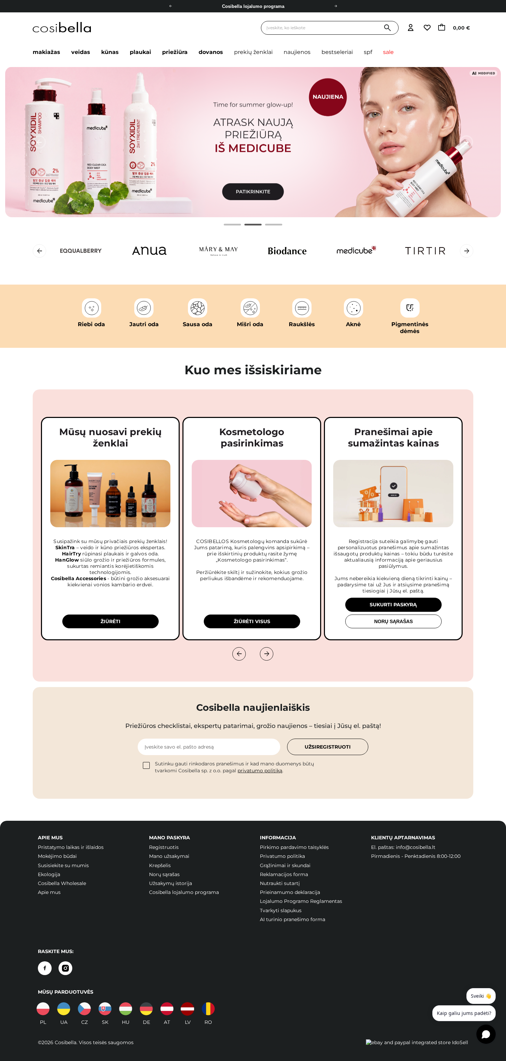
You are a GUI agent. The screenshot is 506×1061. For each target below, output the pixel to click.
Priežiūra (175, 52)
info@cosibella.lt (415, 847)
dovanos (211, 52)
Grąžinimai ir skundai (285, 865)
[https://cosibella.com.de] (146, 1009)
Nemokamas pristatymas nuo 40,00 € (253, 6)
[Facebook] (45, 968)
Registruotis (164, 847)
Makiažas (46, 52)
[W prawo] (266, 654)
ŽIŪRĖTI (110, 621)
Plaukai (140, 52)
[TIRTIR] (425, 251)
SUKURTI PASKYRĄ (393, 604)
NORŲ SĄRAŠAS (393, 621)
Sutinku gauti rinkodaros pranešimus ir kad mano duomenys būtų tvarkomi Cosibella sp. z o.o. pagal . (234, 767)
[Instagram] (65, 968)
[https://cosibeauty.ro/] (208, 1009)
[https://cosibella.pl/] (43, 1009)
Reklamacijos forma (284, 874)
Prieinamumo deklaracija (290, 892)
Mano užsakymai (169, 856)
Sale (388, 52)
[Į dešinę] (335, 6)
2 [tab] (246, 226)
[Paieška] (387, 28)
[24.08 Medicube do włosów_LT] (253, 142)
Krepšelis (160, 865)
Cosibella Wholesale (62, 883)
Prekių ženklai (253, 52)
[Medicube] (356, 251)
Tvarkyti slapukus (281, 910)
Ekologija (49, 874)
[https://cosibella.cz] (84, 1009)
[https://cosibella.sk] (105, 1009)
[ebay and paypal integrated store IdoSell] (417, 1042)
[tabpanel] (253, 142)
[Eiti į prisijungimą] (410, 28)
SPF (368, 52)
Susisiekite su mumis (63, 865)
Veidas (80, 52)
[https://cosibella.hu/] (126, 1009)
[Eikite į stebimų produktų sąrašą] (427, 28)
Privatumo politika (282, 856)
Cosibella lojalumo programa (184, 892)
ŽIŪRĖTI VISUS (252, 621)
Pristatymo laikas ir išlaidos (71, 847)
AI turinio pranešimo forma (292, 919)
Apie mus (49, 892)
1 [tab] (226, 226)
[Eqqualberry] (81, 251)
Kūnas (110, 52)
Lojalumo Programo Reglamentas (301, 901)
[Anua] (149, 251)
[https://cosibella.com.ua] (64, 1009)
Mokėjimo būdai (57, 856)
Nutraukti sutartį (280, 883)
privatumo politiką (260, 770)
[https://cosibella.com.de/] (167, 1009)
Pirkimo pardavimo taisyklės (294, 847)
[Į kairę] (170, 6)
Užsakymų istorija (170, 883)
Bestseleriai (337, 52)
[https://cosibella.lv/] (187, 1009)
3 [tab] (267, 226)
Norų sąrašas (164, 874)
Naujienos (297, 52)
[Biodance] (287, 251)
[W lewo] (239, 654)
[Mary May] (218, 251)
